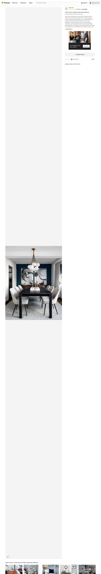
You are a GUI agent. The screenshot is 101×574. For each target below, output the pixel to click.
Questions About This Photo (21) (72, 64)
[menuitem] (15, 3)
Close (93, 59)
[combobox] (57, 2)
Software (23, 3)
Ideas (30, 3)
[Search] (36, 2)
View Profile (84, 9)
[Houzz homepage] (5, 2)
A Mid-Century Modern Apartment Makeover (26, 562)
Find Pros (14, 3)
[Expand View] (8, 556)
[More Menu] (59, 556)
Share (30, 556)
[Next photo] (59, 283)
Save (38, 556)
